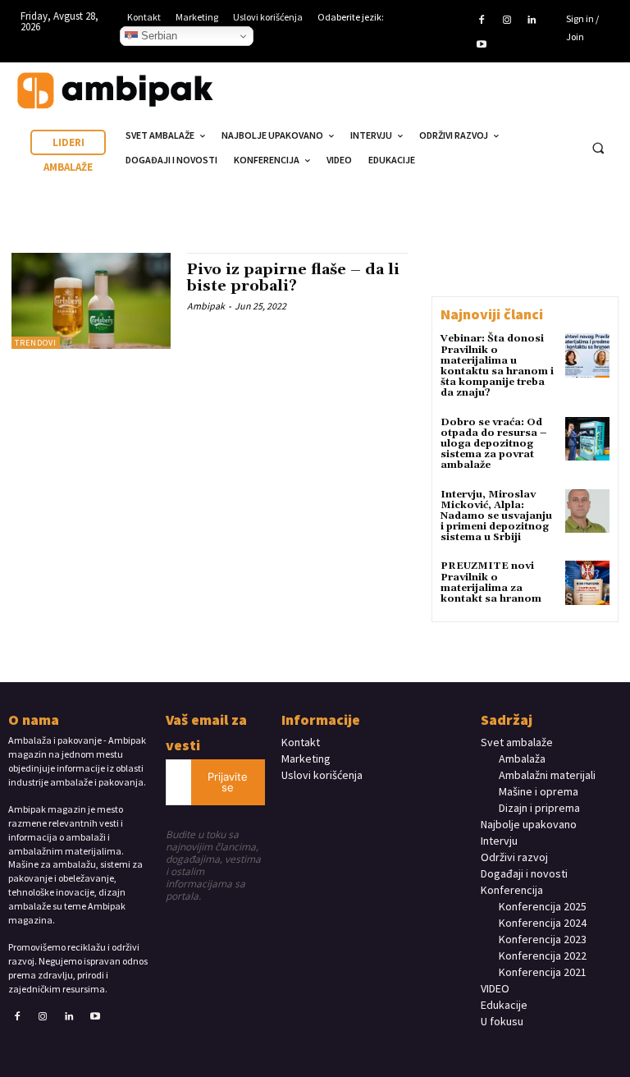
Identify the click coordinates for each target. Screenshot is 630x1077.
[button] (598, 148)
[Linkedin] (531, 20)
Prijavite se (228, 782)
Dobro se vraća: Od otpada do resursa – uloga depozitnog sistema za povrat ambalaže (493, 444)
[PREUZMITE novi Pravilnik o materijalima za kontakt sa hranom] (587, 583)
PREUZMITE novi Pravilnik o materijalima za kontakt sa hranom (491, 582)
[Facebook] (481, 20)
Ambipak (206, 306)
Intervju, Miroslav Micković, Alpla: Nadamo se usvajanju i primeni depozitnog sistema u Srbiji (496, 516)
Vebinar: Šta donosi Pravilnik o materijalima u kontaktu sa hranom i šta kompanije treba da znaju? (497, 365)
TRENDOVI (36, 342)
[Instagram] (506, 20)
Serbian (157, 36)
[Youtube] (481, 45)
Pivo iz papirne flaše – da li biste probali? (293, 278)
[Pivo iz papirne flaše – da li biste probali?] (91, 300)
